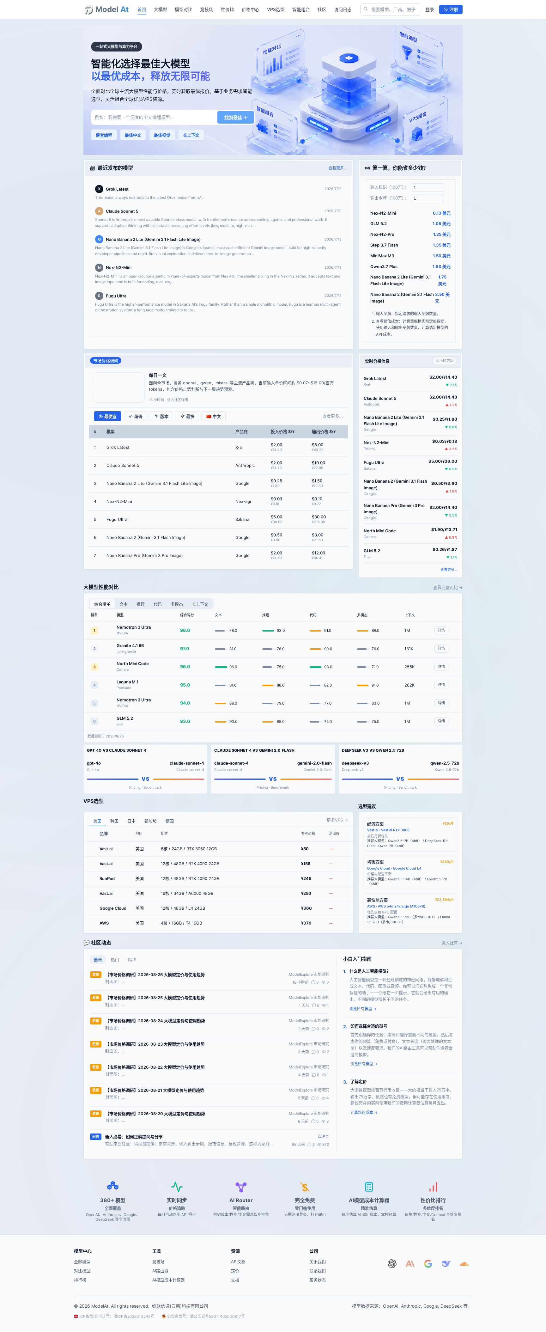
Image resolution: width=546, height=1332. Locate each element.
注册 (453, 9)
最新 (98, 959)
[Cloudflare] (466, 1265)
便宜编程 (104, 134)
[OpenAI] (394, 1265)
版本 (164, 416)
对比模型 (82, 1270)
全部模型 (82, 1261)
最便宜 (110, 416)
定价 (235, 1270)
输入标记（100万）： (389, 187)
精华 (132, 959)
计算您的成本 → (364, 1112)
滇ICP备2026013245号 (133, 1316)
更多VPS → (337, 819)
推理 (140, 604)
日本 (131, 820)
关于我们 (317, 1261)
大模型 (160, 9)
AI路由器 (160, 1270)
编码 (138, 416)
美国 (97, 820)
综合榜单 (102, 604)
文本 (123, 604)
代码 (158, 604)
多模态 (177, 604)
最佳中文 (133, 134)
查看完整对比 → (448, 587)
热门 (115, 959)
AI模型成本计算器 (168, 1279)
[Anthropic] (412, 1265)
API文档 (238, 1261)
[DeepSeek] (448, 1265)
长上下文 (191, 134)
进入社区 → (452, 942)
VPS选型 (276, 9)
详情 (441, 630)
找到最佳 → (235, 117)
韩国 (114, 820)
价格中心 (250, 9)
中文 (213, 416)
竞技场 (206, 9)
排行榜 (80, 1279)
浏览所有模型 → (363, 1008)
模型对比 (183, 9)
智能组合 (301, 9)
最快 (190, 416)
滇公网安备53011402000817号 (217, 1316)
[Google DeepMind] (430, 1265)
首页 (141, 9)
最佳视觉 (162, 134)
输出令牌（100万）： (389, 197)
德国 (170, 820)
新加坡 (150, 820)
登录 (429, 9)
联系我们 (317, 1270)
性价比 (227, 9)
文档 (235, 1279)
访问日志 (343, 9)
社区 (322, 9)
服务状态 (317, 1279)
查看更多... (338, 168)
